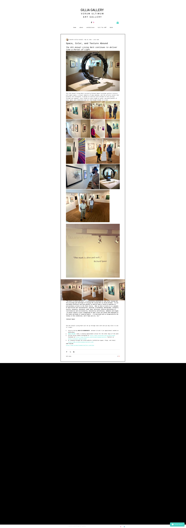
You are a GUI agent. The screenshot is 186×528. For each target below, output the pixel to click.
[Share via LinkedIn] (73, 351)
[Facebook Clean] (122, 526)
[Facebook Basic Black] (91, 22)
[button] (117, 22)
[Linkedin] (124, 526)
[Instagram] (93, 22)
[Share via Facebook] (66, 351)
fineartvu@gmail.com (110, 527)
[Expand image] (78, 110)
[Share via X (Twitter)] (70, 351)
